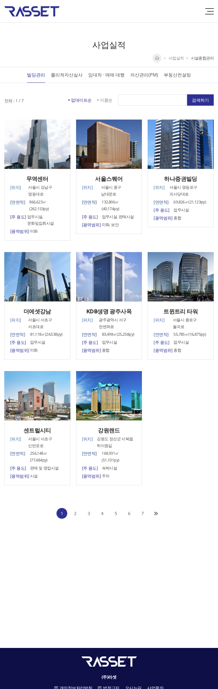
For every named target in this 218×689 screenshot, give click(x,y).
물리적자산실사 (67, 75)
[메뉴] (209, 11)
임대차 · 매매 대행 (106, 75)
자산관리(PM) (144, 75)
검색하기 (200, 100)
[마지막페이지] (156, 513)
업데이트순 (81, 100)
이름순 (106, 100)
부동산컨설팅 (177, 75)
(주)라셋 (32, 11)
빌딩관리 (36, 75)
